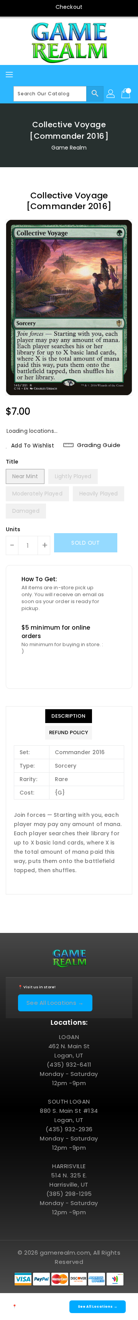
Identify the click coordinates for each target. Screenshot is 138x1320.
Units (13, 529)
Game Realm (69, 147)
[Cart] (126, 93)
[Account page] (111, 93)
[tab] (68, 716)
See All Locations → (55, 1003)
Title (12, 461)
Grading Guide (99, 445)
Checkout (69, 7)
